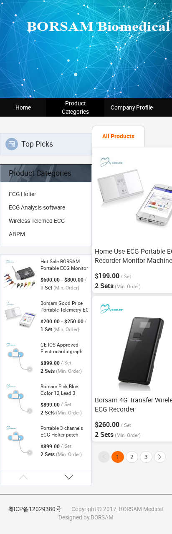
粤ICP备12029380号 (34, 509)
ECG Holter (22, 194)
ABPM (17, 234)
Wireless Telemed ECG (37, 220)
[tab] (118, 136)
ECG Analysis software (37, 207)
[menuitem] (45, 194)
